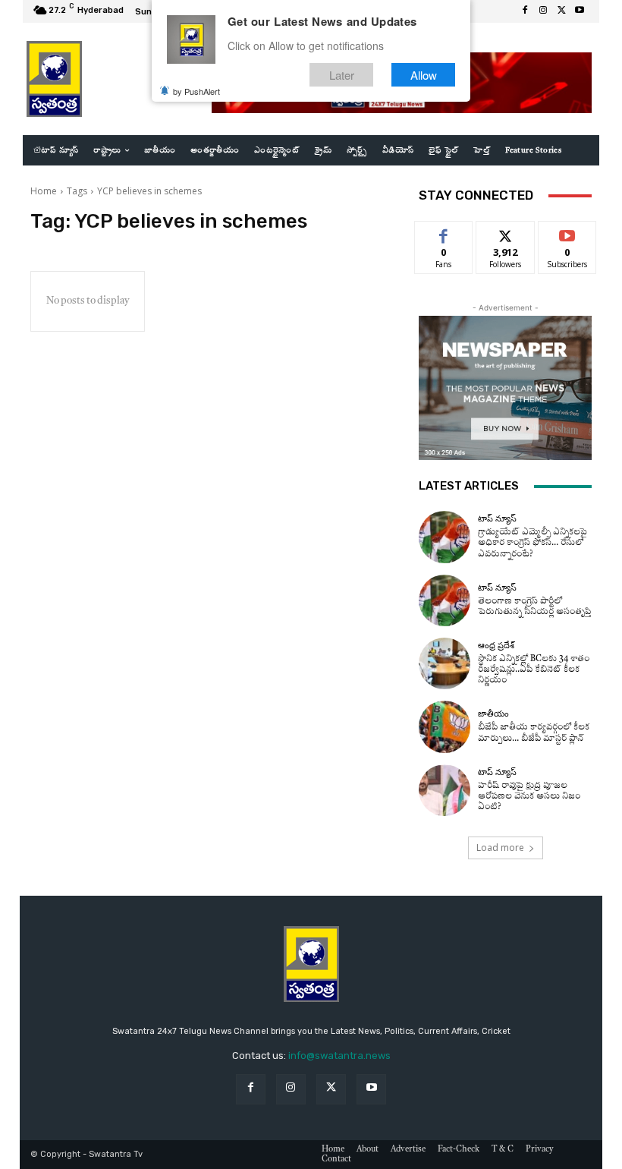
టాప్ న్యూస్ (497, 519)
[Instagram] (543, 11)
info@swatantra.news (339, 1055)
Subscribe (567, 232)
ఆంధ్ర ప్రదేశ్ (496, 645)
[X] (561, 11)
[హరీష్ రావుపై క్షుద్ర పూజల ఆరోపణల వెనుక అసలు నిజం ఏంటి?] (444, 790)
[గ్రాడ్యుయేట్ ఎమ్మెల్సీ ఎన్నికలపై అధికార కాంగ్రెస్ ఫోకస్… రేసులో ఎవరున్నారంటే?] (444, 536)
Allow (423, 75)
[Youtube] (579, 11)
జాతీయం (493, 714)
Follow (505, 232)
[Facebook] (525, 11)
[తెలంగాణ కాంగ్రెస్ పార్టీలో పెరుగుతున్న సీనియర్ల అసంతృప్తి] (444, 600)
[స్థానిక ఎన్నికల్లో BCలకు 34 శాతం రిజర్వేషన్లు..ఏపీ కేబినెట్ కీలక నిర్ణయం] (444, 663)
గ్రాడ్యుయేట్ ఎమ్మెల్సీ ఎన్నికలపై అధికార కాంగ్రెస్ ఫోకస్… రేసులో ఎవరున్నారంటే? (532, 543)
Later (341, 75)
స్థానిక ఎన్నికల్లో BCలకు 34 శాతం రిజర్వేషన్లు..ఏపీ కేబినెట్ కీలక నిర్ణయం (533, 670)
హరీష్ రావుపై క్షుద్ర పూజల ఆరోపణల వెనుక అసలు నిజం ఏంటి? (529, 796)
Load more (500, 847)
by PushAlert (196, 91)
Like (444, 232)
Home (43, 190)
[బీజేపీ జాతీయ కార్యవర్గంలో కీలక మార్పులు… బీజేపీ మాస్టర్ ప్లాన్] (444, 726)
